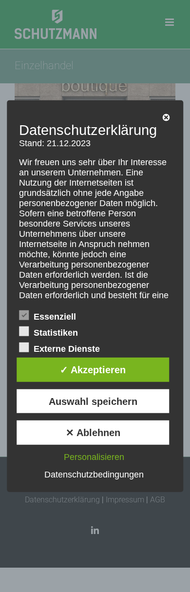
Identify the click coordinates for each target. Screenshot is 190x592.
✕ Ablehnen (93, 432)
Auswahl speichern (93, 401)
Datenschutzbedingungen (94, 474)
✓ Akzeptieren (93, 369)
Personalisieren (94, 457)
